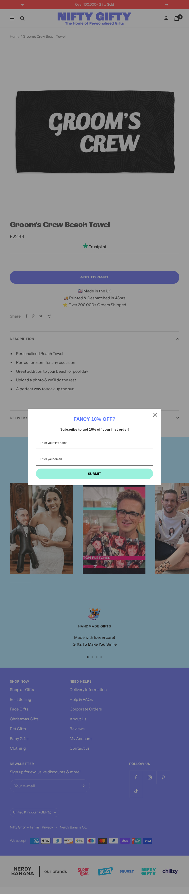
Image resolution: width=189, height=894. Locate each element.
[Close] (155, 415)
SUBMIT (94, 474)
